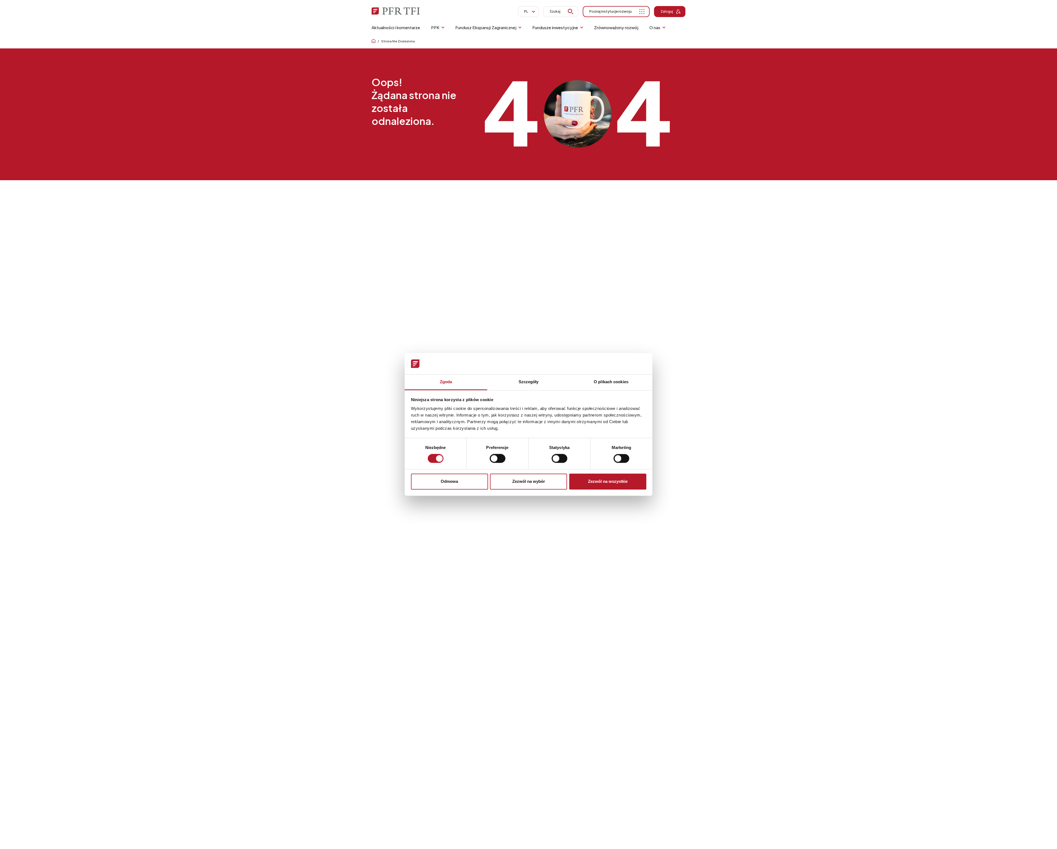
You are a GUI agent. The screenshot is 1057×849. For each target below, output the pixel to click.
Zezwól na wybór (528, 481)
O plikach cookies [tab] (611, 381)
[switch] (497, 458)
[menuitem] (396, 27)
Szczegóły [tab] (529, 381)
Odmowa (449, 481)
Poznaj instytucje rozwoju (610, 11)
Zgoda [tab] (446, 381)
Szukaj (555, 11)
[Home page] (373, 41)
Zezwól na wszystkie (608, 481)
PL (526, 11)
